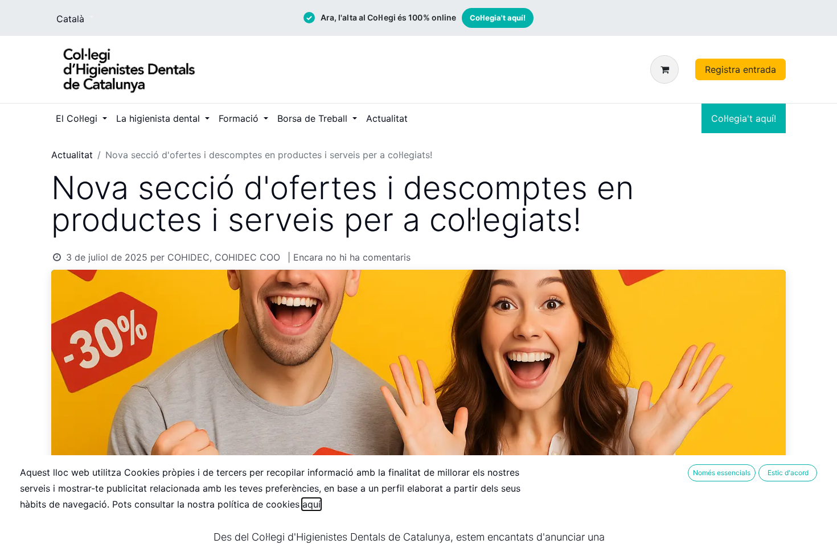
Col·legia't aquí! (498, 17)
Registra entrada (740, 69)
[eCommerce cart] (667, 69)
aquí (311, 504)
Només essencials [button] (721, 472)
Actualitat (72, 154)
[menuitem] (81, 118)
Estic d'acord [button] (788, 472)
